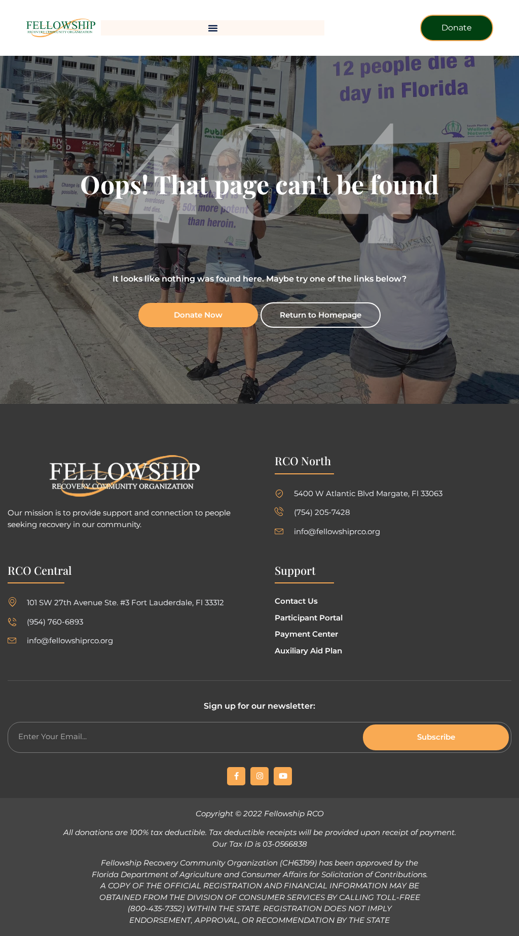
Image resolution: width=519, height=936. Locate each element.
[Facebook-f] (236, 776)
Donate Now (198, 315)
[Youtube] (283, 776)
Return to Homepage (320, 315)
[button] (212, 28)
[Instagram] (259, 776)
